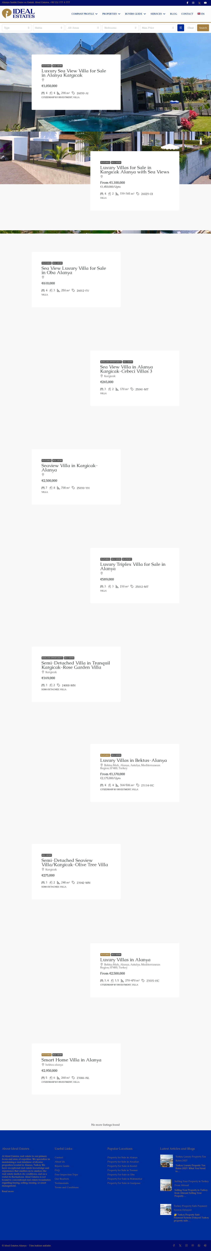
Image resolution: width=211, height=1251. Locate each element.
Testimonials (62, 1183)
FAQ (57, 1170)
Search (203, 27)
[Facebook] (174, 1245)
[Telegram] (206, 1245)
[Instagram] (187, 1245)
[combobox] (17, 27)
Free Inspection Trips (66, 1174)
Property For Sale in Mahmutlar (124, 1178)
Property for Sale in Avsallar (123, 1161)
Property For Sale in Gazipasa (123, 1183)
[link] (166, 1160)
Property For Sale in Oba (121, 1174)
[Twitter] (181, 1245)
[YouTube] (193, 1245)
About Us (60, 1161)
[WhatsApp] (199, 1245)
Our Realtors (62, 1178)
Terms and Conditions (67, 1187)
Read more (8, 1191)
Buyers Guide (62, 1165)
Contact (59, 1157)
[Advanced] (180, 27)
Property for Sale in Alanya (122, 1157)
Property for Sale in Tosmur (122, 1170)
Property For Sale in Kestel (122, 1165)
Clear (191, 27)
